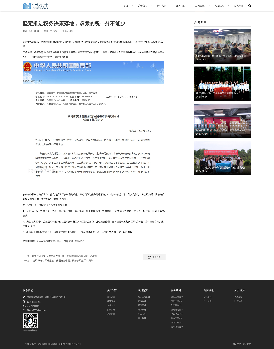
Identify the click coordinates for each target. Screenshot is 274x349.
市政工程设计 (177, 301)
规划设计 (142, 309)
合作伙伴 (111, 314)
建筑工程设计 (144, 297)
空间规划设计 (177, 309)
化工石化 (142, 314)
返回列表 (157, 257)
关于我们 (142, 5)
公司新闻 (207, 297)
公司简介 (111, 297)
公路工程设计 (177, 322)
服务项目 (180, 5)
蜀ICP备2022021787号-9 (70, 344)
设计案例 (161, 5)
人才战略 (238, 297)
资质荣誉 (111, 309)
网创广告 (247, 344)
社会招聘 (238, 301)
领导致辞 (111, 301)
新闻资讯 (200, 5)
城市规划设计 (177, 327)
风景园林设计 (177, 305)
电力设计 (142, 318)
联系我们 (238, 5)
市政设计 (142, 301)
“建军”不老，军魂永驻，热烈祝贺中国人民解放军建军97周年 (62, 260)
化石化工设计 (177, 314)
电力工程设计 (177, 318)
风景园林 (142, 305)
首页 (125, 5)
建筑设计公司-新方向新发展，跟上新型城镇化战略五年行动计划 (64, 256)
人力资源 (219, 5)
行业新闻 (207, 301)
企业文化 (111, 305)
